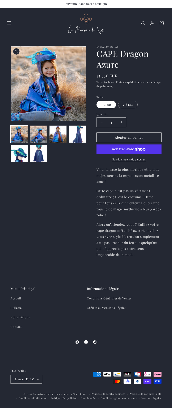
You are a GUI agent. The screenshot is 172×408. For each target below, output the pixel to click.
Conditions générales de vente (119, 398)
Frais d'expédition (127, 82)
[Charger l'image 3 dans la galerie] (58, 134)
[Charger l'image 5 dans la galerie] (19, 153)
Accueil (15, 298)
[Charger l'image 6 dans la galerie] (38, 153)
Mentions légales (151, 398)
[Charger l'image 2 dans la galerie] (38, 134)
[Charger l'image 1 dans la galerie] (19, 134)
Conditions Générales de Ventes (109, 298)
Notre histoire (20, 317)
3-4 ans (106, 104)
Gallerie (16, 308)
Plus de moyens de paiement (129, 159)
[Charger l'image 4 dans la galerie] (77, 134)
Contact (16, 327)
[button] (8, 23)
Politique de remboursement (108, 393)
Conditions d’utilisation (33, 398)
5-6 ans (127, 104)
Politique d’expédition (64, 398)
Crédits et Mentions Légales (106, 308)
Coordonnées (89, 398)
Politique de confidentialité (145, 393)
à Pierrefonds (79, 394)
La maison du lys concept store (51, 394)
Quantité (102, 114)
